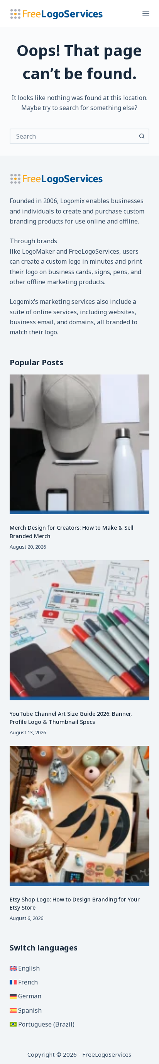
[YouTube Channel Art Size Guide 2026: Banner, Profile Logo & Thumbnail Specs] (80, 630)
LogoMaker (38, 251)
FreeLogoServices (94, 251)
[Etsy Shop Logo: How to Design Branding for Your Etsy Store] (80, 816)
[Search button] (142, 136)
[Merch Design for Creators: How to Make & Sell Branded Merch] (80, 444)
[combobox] (72, 136)
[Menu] (145, 13)
